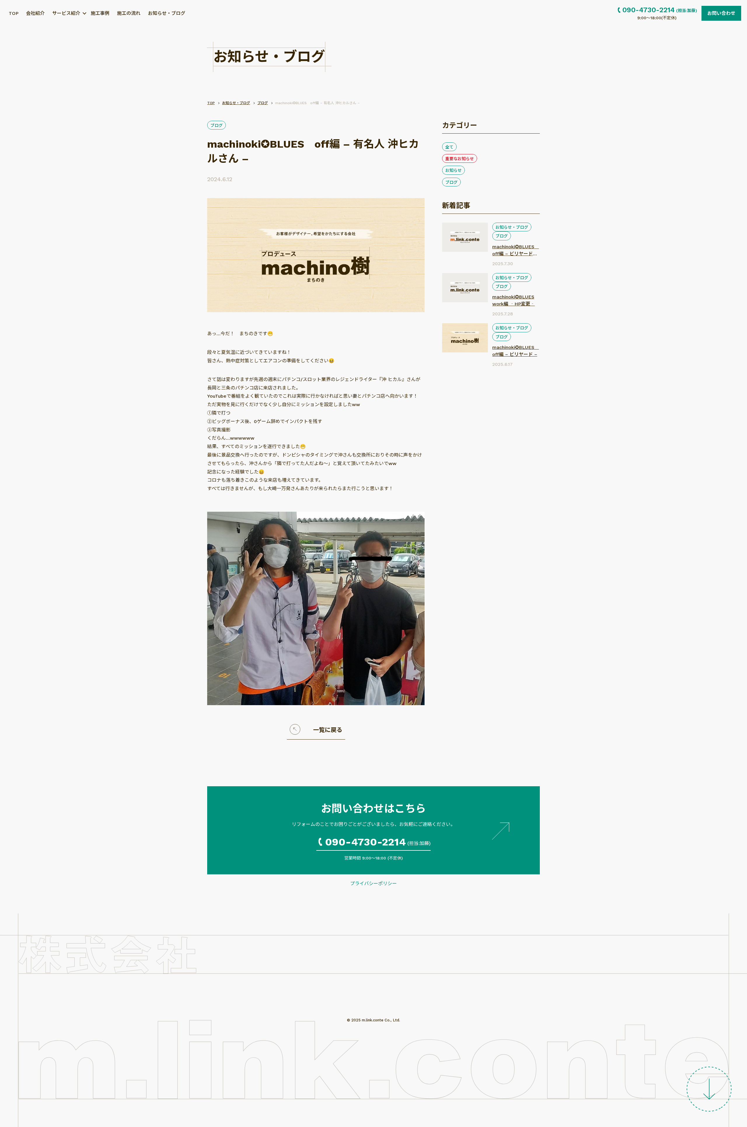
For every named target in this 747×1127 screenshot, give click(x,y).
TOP (13, 13)
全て (449, 147)
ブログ (216, 125)
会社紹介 (35, 13)
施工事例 (100, 13)
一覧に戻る (327, 729)
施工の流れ (128, 13)
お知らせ (453, 170)
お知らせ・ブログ (166, 13)
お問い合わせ (721, 13)
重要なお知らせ (459, 158)
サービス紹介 (66, 13)
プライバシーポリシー (373, 883)
